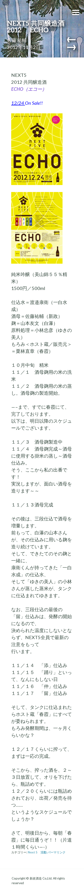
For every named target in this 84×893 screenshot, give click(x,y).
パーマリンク (56, 852)
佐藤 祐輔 (17, 40)
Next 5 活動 (37, 852)
